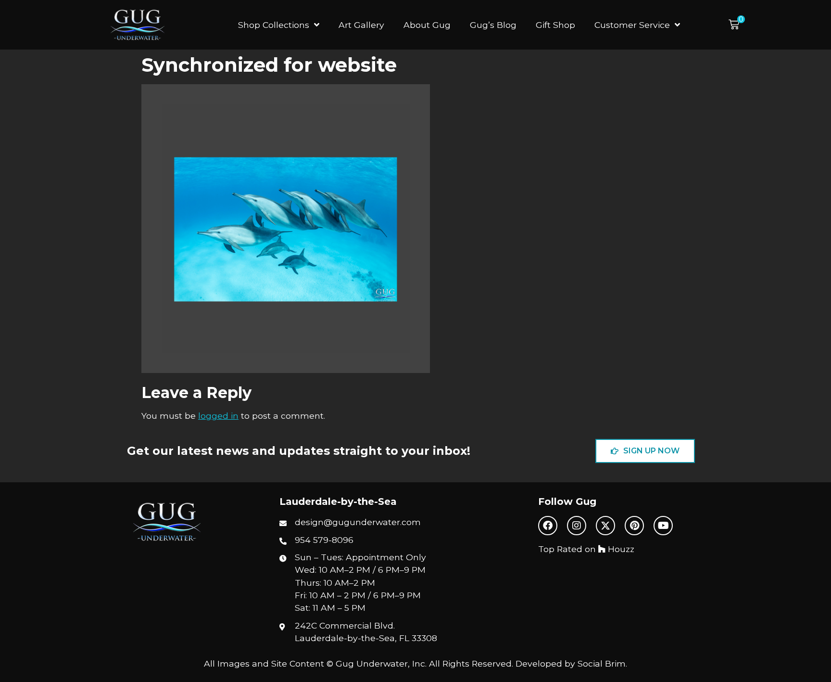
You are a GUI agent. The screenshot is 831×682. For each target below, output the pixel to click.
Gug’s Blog (493, 25)
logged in (218, 416)
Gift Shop (555, 25)
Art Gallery (361, 25)
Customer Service (632, 25)
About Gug (427, 25)
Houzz (619, 549)
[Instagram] (576, 525)
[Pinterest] (634, 525)
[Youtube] (663, 525)
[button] (737, 25)
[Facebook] (547, 525)
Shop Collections (273, 25)
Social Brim (602, 663)
